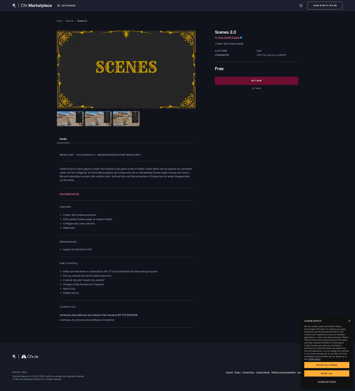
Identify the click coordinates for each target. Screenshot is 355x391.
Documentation (69, 194)
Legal (299, 372)
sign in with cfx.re (325, 5)
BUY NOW (256, 80)
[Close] (349, 321)
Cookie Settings (263, 372)
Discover (69, 20)
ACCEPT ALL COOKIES (327, 365)
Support (229, 372)
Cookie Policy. (314, 359)
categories (68, 5)
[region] (327, 353)
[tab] (63, 139)
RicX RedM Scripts (228, 37)
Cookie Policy (248, 372)
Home (59, 20)
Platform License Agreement (283, 372)
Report (258, 88)
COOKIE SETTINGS (327, 382)
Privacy (237, 372)
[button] (70, 118)
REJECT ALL (327, 373)
